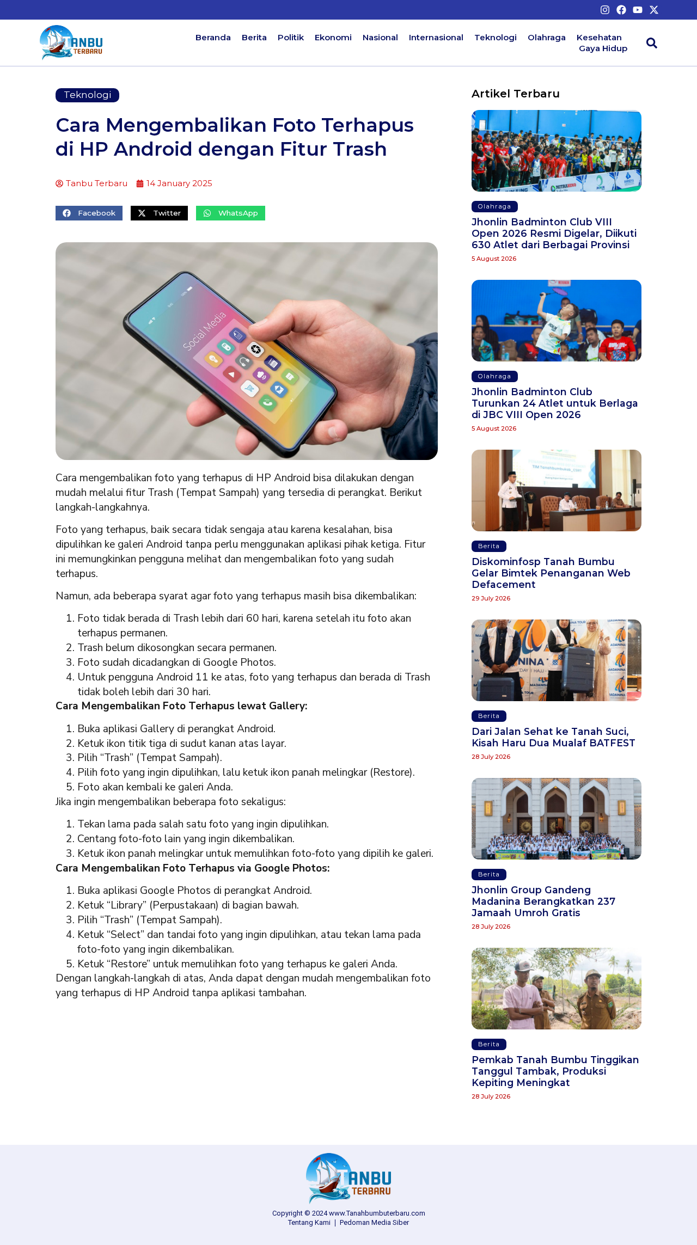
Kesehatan (599, 37)
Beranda (213, 37)
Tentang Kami (309, 1222)
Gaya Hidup (603, 48)
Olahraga (547, 37)
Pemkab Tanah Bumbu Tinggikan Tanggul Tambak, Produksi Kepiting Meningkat (555, 1071)
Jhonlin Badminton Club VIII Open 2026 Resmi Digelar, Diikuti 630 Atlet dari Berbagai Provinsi (554, 233)
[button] (89, 213)
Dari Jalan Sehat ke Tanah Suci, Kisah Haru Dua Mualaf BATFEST (553, 737)
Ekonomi (333, 37)
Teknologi (495, 37)
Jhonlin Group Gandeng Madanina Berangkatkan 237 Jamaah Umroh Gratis (543, 901)
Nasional (380, 37)
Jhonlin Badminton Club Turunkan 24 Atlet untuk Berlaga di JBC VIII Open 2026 (555, 403)
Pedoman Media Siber (374, 1222)
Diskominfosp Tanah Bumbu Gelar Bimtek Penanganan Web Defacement (551, 573)
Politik (291, 37)
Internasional (436, 37)
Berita (254, 37)
